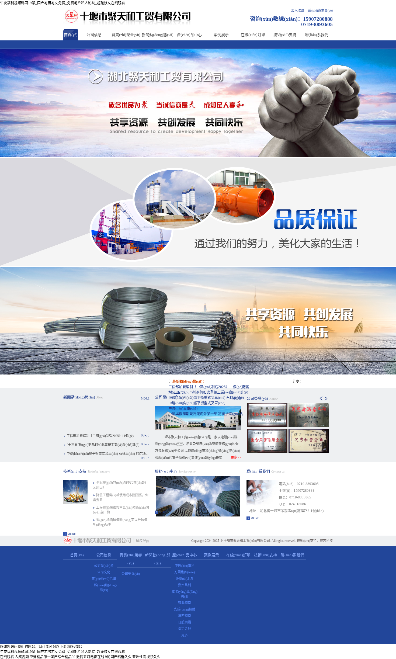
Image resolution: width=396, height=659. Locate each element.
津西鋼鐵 (184, 616)
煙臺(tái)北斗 (185, 579)
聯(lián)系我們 (316, 35)
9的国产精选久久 (118, 657)
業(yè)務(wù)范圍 (104, 579)
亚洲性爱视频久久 (146, 657)
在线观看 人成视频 (14, 657)
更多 (184, 635)
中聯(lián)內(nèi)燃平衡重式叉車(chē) (196, 403)
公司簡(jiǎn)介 (166, 397)
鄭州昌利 (184, 585)
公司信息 (94, 35)
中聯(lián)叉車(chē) (182, 408)
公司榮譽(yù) (257, 399)
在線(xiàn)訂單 (253, 35)
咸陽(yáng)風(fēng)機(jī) (184, 594)
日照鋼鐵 (184, 622)
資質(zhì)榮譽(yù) (126, 35)
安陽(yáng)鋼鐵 (184, 609)
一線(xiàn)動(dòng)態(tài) (104, 587)
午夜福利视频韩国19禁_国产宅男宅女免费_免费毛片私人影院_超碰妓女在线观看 (62, 3)
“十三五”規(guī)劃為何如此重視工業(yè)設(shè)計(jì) (208, 392)
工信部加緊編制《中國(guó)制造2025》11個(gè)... (101, 436)
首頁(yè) (71, 35)
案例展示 (221, 35)
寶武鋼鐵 (184, 603)
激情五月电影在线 (90, 657)
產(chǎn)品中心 (189, 35)
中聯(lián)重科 (184, 566)
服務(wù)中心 (166, 471)
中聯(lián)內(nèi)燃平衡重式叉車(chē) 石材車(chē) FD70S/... (107, 454)
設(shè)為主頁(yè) (320, 10)
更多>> (236, 457)
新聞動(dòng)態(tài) (157, 35)
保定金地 (184, 629)
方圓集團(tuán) (184, 572)
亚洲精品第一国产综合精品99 (52, 657)
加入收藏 (297, 10)
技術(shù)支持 (284, 35)
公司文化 (103, 572)
